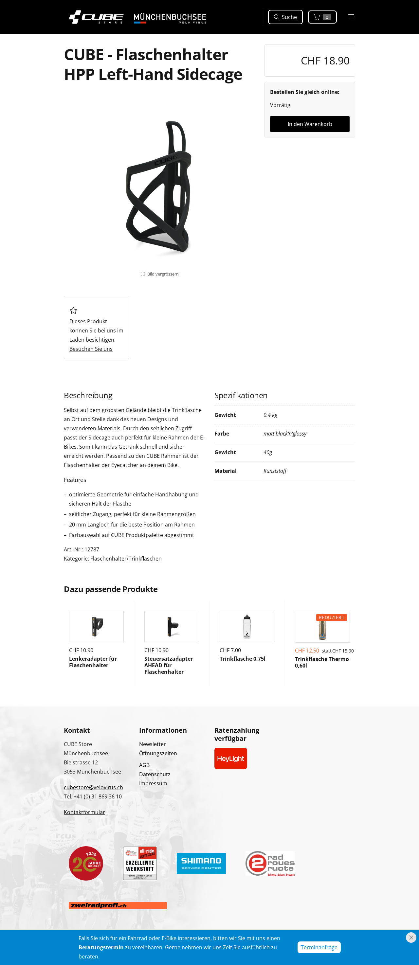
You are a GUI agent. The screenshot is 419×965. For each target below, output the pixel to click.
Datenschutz (155, 774)
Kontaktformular (84, 812)
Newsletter (152, 744)
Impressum (153, 783)
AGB (144, 765)
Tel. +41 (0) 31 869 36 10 (93, 796)
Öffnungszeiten (158, 753)
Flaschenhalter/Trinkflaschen (126, 558)
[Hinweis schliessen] (411, 937)
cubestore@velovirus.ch (93, 787)
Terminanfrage (319, 947)
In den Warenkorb (310, 124)
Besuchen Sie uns (91, 348)
